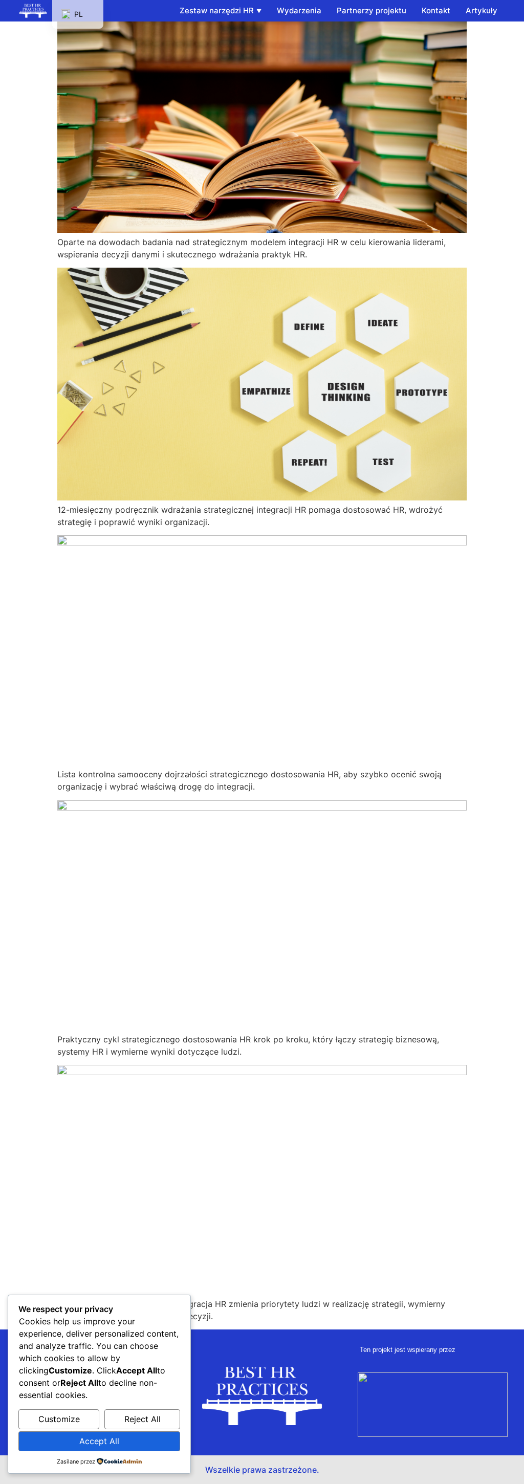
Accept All (99, 1441)
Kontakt (436, 10)
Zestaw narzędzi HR (217, 10)
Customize (59, 1419)
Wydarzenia (299, 10)
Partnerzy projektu (371, 10)
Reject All (142, 1419)
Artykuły (481, 10)
